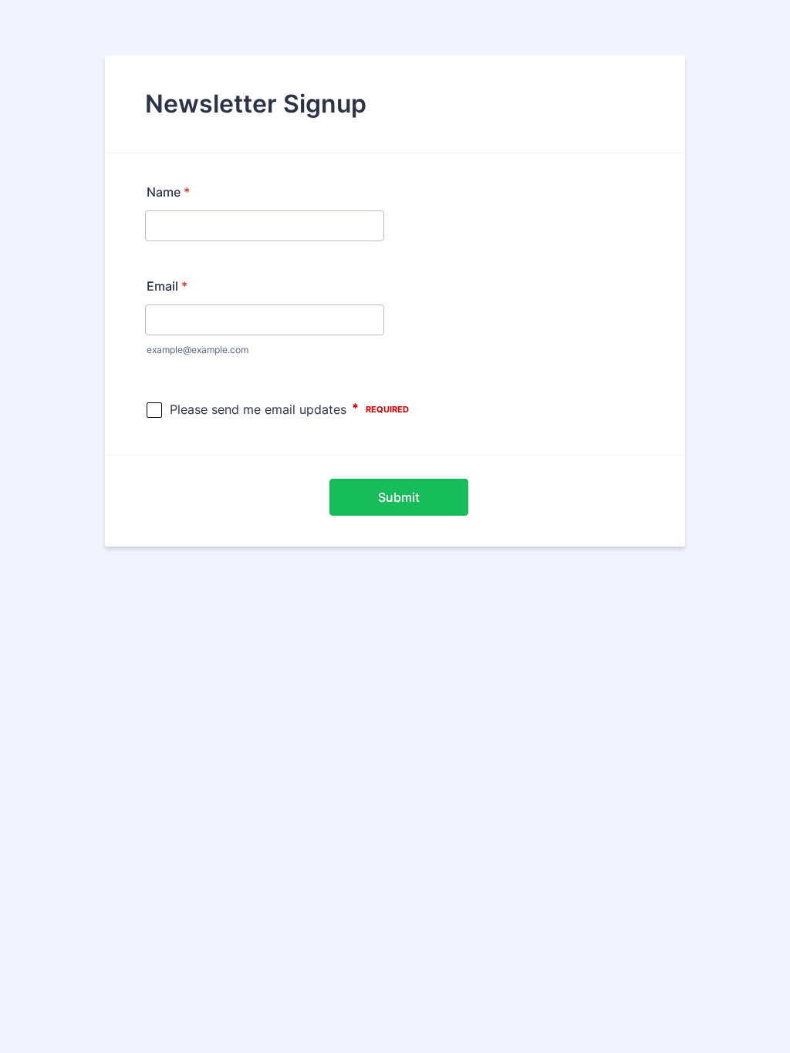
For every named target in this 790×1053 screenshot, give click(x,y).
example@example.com (197, 349)
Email (167, 286)
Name (168, 192)
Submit (399, 497)
